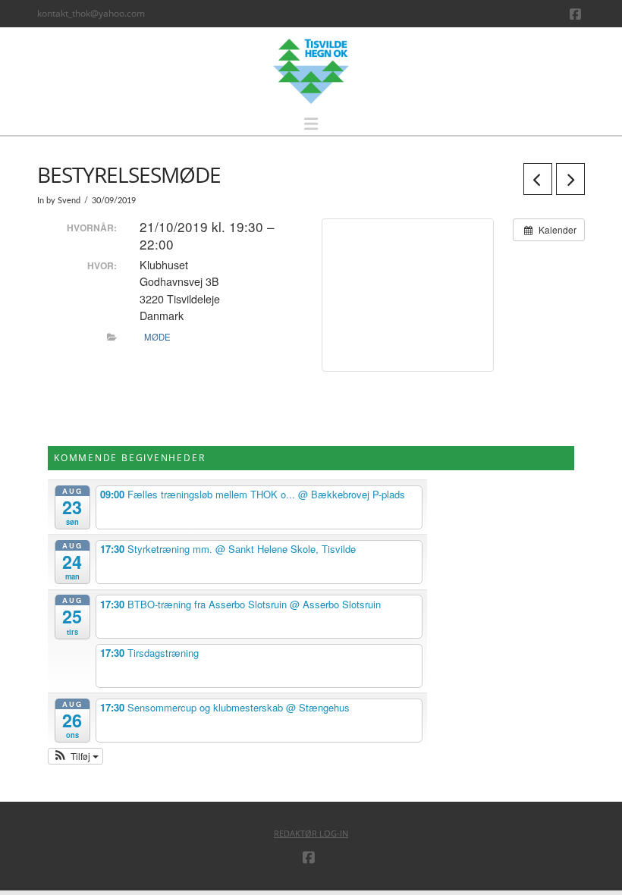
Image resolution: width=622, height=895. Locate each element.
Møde (157, 337)
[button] (311, 124)
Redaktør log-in (311, 833)
